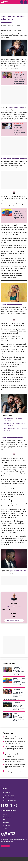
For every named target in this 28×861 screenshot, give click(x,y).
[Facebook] (2, 805)
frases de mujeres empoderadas (16, 107)
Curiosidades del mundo (6, 22)
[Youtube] (7, 805)
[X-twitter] (11, 805)
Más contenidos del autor (14, 620)
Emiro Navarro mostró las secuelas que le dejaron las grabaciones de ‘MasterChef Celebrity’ (15, 766)
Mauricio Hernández (6, 25)
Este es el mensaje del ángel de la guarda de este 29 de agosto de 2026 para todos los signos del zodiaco (14, 754)
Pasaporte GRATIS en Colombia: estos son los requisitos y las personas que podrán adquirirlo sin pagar (19, 218)
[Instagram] (15, 805)
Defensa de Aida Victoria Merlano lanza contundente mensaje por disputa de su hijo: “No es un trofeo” (14, 748)
